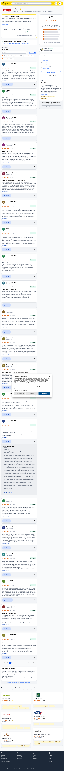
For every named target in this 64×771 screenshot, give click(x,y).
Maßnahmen (9, 671)
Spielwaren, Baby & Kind (23, 708)
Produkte (50, 755)
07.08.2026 (12, 531)
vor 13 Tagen (12, 369)
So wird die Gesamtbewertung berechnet (51, 42)
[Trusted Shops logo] (5, 3)
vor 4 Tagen (12, 206)
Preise (50, 758)
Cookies (16, 769)
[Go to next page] (31, 663)
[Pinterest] (53, 75)
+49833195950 (46, 60)
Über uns (34, 756)
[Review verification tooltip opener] (20, 9)
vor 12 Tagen (12, 342)
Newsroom (35, 758)
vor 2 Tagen (12, 121)
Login (50, 763)
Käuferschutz (3, 756)
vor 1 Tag (12, 94)
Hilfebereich (19, 756)
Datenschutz (10, 769)
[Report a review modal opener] (34, 84)
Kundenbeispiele (52, 759)
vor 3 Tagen (12, 148)
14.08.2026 (12, 424)
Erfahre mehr (32, 689)
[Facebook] (46, 75)
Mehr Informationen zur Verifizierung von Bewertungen (19, 682)
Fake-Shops (19, 755)
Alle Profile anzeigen (50, 106)
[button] (55, 3)
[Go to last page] (33, 663)
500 (28, 662)
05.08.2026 (12, 639)
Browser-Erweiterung (5, 761)
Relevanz (33, 52)
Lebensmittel (43, 98)
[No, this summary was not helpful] (35, 36)
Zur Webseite (50, 72)
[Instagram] (49, 75)
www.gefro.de (46, 62)
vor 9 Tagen (12, 259)
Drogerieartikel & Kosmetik (8, 725)
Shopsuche (19, 758)
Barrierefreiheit (22, 769)
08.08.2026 (12, 504)
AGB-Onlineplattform (32, 769)
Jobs (34, 759)
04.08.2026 (12, 610)
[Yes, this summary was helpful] (33, 36)
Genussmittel (26, 727)
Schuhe (16, 708)
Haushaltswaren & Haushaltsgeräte (47, 96)
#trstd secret (3, 759)
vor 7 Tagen (12, 67)
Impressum (3, 769)
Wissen (50, 761)
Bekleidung (5, 706)
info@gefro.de (46, 64)
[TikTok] (55, 75)
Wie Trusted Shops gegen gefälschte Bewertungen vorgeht (16, 43)
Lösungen (51, 756)
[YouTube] (51, 75)
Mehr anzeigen (46, 68)
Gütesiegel (3, 755)
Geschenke (17, 725)
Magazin (34, 755)
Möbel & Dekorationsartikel (8, 708)
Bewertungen (4, 758)
